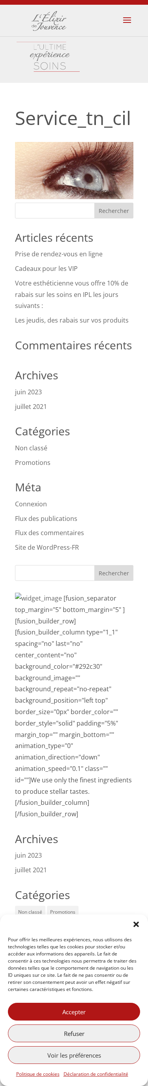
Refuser (74, 1033)
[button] (136, 924)
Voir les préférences (74, 1055)
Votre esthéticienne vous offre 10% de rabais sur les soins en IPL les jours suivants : (71, 294)
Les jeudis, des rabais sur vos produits (72, 320)
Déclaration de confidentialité (96, 1074)
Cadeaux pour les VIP (46, 268)
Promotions (33, 462)
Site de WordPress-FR (47, 547)
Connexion (31, 504)
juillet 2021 (31, 406)
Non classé (31, 448)
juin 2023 (28, 392)
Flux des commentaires (49, 532)
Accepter (74, 1012)
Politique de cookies (38, 1074)
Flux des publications (46, 518)
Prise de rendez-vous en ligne (59, 254)
